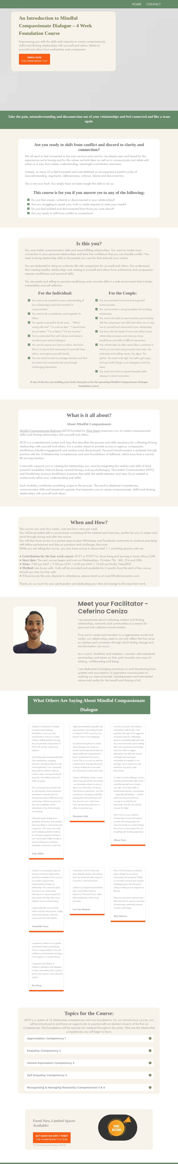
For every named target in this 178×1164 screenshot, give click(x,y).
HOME (136, 4)
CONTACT (153, 4)
